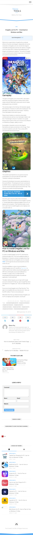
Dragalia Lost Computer (8, 304)
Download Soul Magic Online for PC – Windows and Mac (22, 361)
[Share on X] (5, 319)
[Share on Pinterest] (20, 319)
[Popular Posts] (23, 449)
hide (22, 37)
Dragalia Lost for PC (18, 304)
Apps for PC (12, 453)
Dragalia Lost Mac (17, 306)
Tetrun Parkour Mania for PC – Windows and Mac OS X (8, 369)
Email (19, 398)
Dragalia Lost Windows (8, 308)
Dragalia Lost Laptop (7, 306)
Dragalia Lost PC (25, 306)
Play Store (23, 268)
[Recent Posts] (9, 449)
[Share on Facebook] (13, 319)
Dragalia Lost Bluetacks (24, 302)
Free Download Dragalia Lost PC (20, 308)
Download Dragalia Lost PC (12, 302)
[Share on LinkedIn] (28, 319)
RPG (17, 26)
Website (6, 403)
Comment (7, 387)
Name (6, 398)
